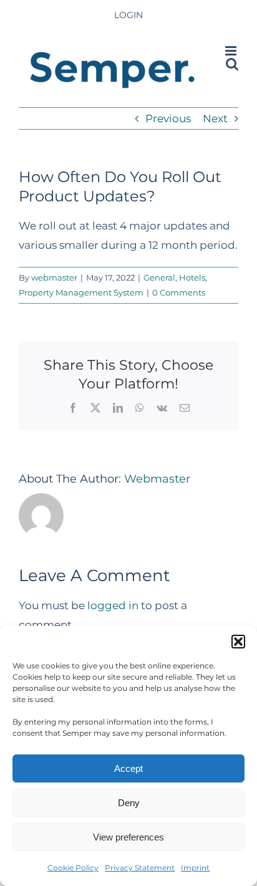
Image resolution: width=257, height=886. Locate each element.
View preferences (128, 837)
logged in (112, 605)
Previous (168, 118)
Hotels (192, 277)
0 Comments (178, 292)
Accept (128, 768)
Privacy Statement (140, 867)
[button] (238, 641)
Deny (129, 802)
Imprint (195, 867)
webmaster (54, 277)
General (159, 277)
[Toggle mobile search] (232, 63)
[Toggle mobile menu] (231, 50)
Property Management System (81, 292)
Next (215, 118)
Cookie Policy (73, 867)
